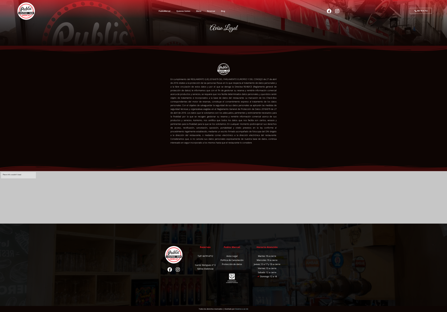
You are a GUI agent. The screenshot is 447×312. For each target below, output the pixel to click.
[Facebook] (329, 11)
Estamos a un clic (241, 309)
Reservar (211, 11)
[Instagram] (337, 11)
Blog (223, 11)
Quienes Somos (183, 11)
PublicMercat (165, 11)
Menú (198, 11)
